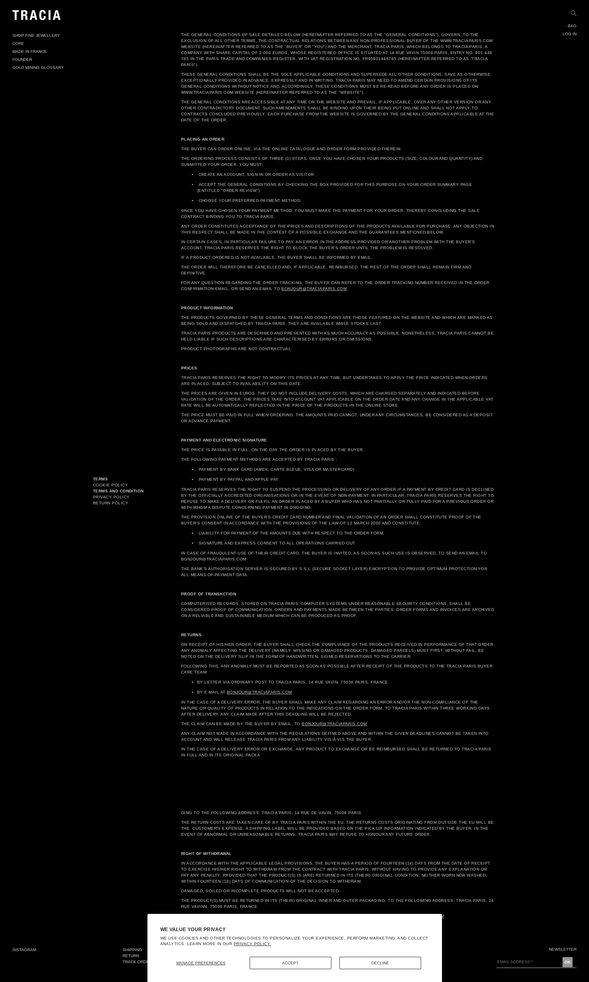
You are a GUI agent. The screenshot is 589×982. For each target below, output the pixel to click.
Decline (380, 963)
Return (131, 956)
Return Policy (110, 503)
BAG (572, 26)
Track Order (137, 962)
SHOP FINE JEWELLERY (36, 35)
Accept (290, 963)
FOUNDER (22, 59)
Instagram (24, 950)
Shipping (132, 950)
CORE (18, 43)
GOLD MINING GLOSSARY (38, 67)
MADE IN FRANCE (29, 51)
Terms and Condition (118, 491)
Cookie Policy (110, 485)
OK (568, 962)
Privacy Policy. (252, 944)
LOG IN (570, 34)
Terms (100, 479)
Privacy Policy (111, 497)
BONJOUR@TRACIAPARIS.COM (314, 288)
